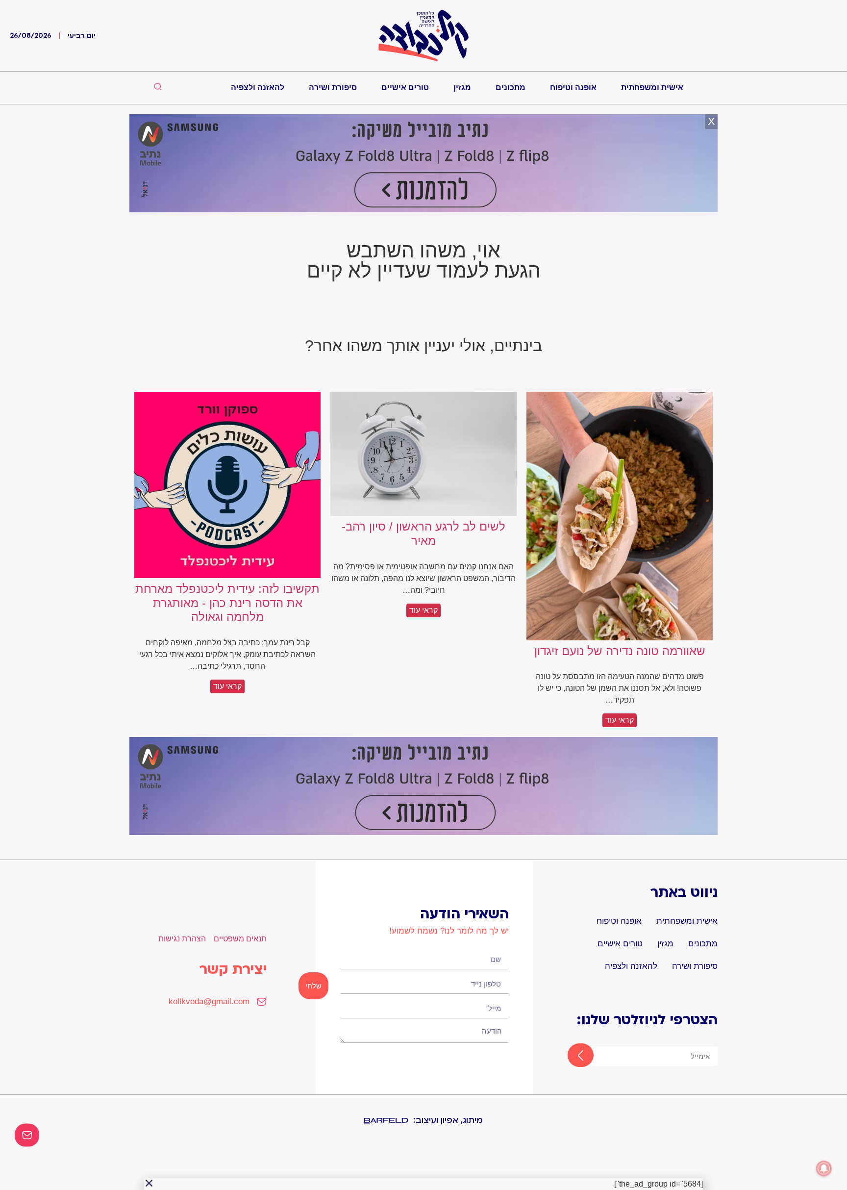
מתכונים (510, 87)
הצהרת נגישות (182, 939)
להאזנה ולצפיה (257, 87)
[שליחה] (572, 1056)
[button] (149, 1183)
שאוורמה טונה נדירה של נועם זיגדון (619, 651)
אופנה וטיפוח (573, 87)
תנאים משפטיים (240, 939)
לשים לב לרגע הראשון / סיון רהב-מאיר (423, 533)
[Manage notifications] (824, 1168)
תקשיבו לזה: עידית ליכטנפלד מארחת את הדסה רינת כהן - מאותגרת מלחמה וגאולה (227, 603)
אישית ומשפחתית (652, 87)
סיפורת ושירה (333, 87)
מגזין (462, 87)
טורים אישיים (405, 87)
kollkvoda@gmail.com (209, 1001)
